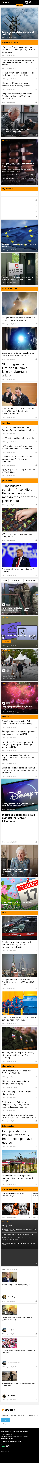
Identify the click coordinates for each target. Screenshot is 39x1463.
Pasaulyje (4, 1415)
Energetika (7, 1225)
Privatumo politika (6, 1434)
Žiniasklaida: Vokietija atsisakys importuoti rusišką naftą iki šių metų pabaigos (19, 1230)
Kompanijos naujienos (14, 1441)
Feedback (4, 1441)
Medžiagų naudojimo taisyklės (19, 1431)
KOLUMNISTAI (8, 1269)
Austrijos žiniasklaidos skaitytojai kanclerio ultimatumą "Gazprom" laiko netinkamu (18, 1238)
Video (4, 585)
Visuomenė (31, 1415)
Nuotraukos (6, 651)
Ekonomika (7, 1066)
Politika (5, 716)
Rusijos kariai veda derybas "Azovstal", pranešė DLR (17, 175)
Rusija (4, 912)
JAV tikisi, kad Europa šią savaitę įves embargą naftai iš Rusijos (18, 1244)
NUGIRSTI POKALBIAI (11, 1189)
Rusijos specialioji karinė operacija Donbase (18, 165)
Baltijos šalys (8, 1126)
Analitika (6, 423)
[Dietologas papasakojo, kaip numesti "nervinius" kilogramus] (19, 828)
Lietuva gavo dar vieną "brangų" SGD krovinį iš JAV (17, 1234)
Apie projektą (5, 1431)
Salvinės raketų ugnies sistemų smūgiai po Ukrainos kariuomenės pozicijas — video (18, 170)
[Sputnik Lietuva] (5, 3)
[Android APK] (6, 1446)
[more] (36, 37)
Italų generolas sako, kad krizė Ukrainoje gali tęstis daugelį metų (17, 179)
